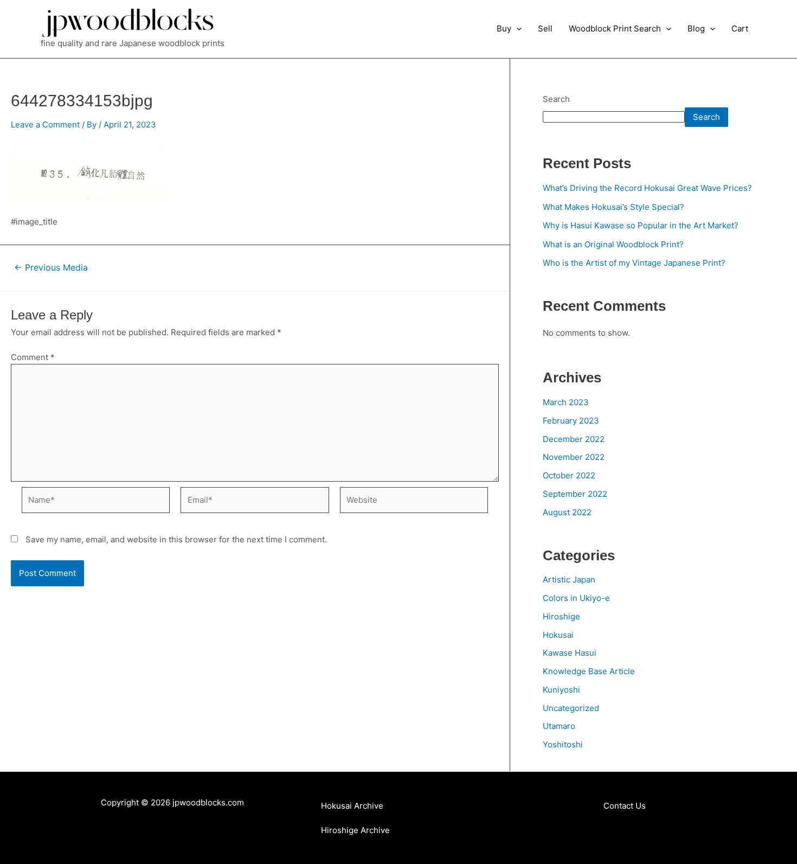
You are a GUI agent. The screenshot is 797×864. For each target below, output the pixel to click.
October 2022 (569, 475)
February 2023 (571, 420)
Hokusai (558, 635)
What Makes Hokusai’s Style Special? (613, 207)
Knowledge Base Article (589, 671)
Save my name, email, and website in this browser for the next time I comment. (176, 539)
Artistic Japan (569, 579)
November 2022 (574, 457)
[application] (516, 28)
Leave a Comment (45, 124)
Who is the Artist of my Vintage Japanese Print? (634, 263)
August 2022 (567, 512)
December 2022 (574, 439)
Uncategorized (571, 708)
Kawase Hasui (569, 653)
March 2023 (566, 402)
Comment (33, 357)
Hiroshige (561, 616)
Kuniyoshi (561, 689)
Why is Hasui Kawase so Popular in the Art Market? (640, 225)
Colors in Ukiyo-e (576, 598)
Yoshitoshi (563, 744)
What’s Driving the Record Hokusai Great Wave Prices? (647, 188)
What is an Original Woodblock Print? (613, 244)
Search (556, 99)
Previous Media (51, 268)
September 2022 (575, 494)
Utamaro (559, 726)
